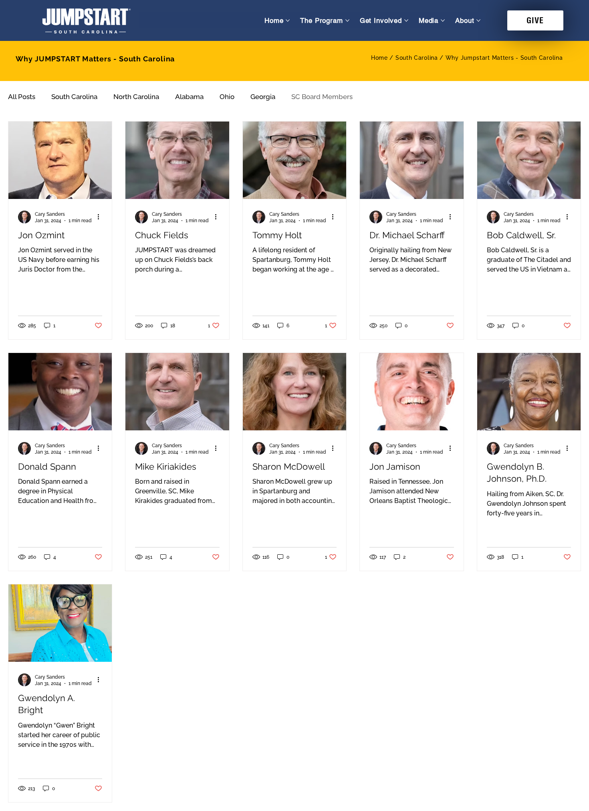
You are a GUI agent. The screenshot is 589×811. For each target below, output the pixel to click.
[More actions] (101, 217)
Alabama (189, 97)
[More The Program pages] (347, 20)
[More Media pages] (443, 20)
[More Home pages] (288, 20)
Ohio (227, 97)
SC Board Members (322, 97)
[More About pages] (478, 20)
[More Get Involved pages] (406, 20)
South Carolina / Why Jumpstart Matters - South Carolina (479, 58)
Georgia (262, 97)
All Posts (21, 97)
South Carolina (74, 97)
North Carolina (136, 97)
